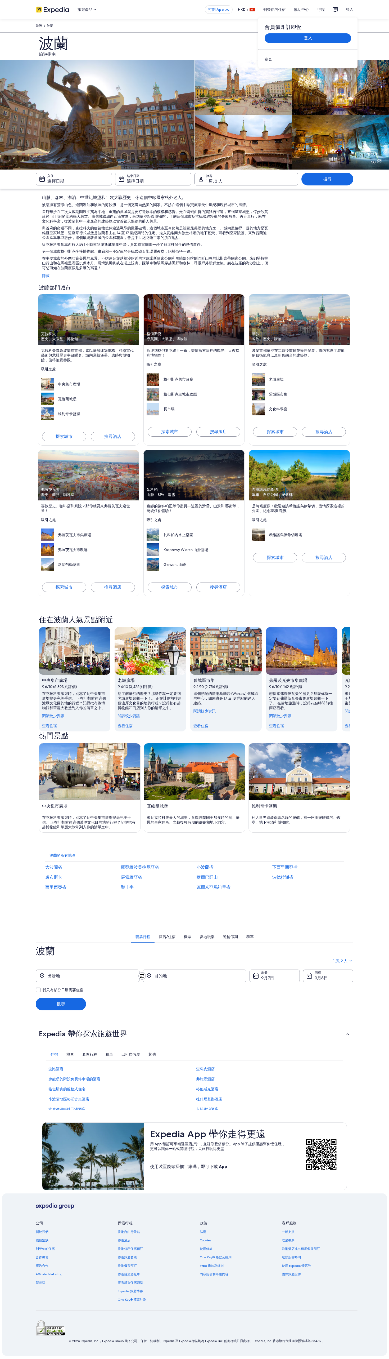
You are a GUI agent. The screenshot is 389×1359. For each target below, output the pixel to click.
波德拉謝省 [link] (282, 877)
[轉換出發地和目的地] (142, 976)
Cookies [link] (205, 1240)
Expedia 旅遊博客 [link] (130, 1291)
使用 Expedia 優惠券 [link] (296, 1266)
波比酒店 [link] (55, 1069)
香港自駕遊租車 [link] (129, 1274)
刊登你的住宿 (274, 9)
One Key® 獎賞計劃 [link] (132, 1300)
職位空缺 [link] (42, 1240)
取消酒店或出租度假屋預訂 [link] (301, 1249)
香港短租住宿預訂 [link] (130, 1249)
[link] (308, 59)
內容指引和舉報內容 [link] (214, 1274)
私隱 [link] (203, 1232)
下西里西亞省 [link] (285, 867)
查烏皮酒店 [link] (205, 1069)
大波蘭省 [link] (53, 867)
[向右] (350, 679)
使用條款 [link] (206, 1249)
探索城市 (64, 436)
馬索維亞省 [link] (131, 877)
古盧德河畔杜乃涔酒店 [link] (66, 1109)
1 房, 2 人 (214, 181)
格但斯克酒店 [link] (207, 1089)
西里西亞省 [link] (55, 887)
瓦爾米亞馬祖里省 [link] (213, 887)
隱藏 (45, 275)
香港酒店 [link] (124, 1240)
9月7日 (267, 978)
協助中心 (301, 9)
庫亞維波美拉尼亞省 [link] (140, 867)
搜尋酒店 (112, 436)
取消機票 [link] (288, 1240)
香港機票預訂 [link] (127, 1266)
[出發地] (87, 976)
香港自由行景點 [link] (129, 1232)
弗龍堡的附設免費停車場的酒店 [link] (74, 1079)
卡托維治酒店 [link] (207, 1109)
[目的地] (194, 976)
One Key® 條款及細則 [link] (216, 1257)
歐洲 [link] (39, 26)
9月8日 (321, 978)
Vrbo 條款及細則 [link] (212, 1266)
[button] (194, 1033)
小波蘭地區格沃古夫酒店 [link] (68, 1099)
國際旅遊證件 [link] (291, 1274)
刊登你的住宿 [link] (45, 1249)
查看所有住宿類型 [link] (130, 1283)
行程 (321, 9)
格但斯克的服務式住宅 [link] (66, 1089)
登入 (349, 9)
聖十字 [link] (127, 887)
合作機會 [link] (42, 1257)
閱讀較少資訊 (53, 715)
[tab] (62, 855)
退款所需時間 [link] (291, 1257)
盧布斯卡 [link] (53, 877)
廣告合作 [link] (42, 1266)
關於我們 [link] (42, 1232)
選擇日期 (55, 181)
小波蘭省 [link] (205, 867)
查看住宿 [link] (49, 725)
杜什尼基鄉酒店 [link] (209, 1099)
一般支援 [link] (288, 1232)
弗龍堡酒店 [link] (205, 1079)
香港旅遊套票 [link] (127, 1257)
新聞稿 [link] (40, 1283)
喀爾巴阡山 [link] (207, 877)
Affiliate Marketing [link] (49, 1274)
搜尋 (327, 178)
